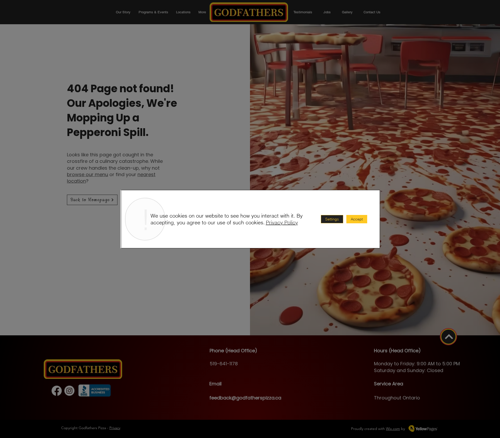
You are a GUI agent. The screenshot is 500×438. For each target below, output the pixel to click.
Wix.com (393, 428)
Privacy (114, 427)
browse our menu (87, 174)
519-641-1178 (224, 363)
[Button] (448, 336)
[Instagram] (69, 391)
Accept (357, 219)
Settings (332, 219)
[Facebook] (57, 391)
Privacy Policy (282, 222)
